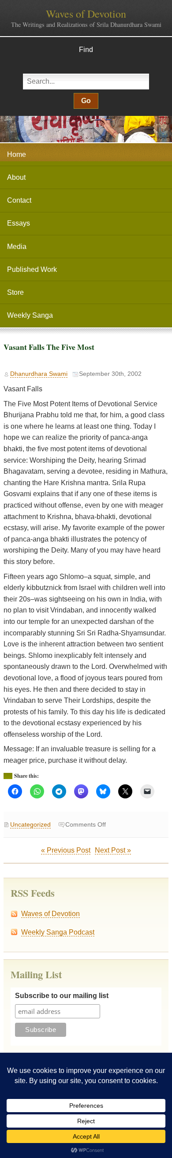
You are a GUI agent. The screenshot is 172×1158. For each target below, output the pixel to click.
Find (86, 49)
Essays (18, 223)
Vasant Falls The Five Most (49, 347)
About (16, 177)
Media (16, 246)
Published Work (32, 269)
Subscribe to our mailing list (61, 995)
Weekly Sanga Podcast (57, 932)
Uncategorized (30, 824)
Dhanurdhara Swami (38, 374)
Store (15, 292)
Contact (19, 200)
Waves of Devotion (86, 14)
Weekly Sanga (30, 315)
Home (16, 154)
